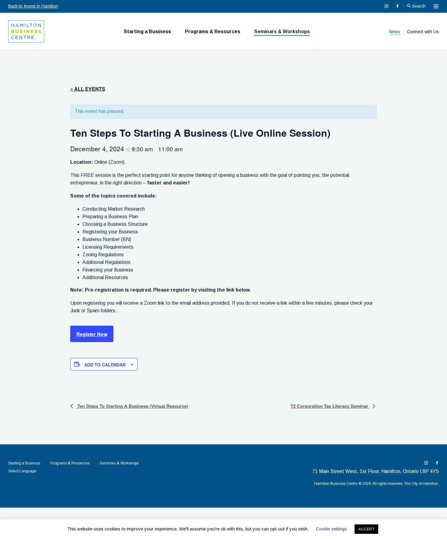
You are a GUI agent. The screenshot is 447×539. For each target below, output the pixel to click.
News (394, 31)
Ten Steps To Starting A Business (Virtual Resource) (132, 406)
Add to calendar (105, 365)
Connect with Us (423, 31)
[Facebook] (397, 6)
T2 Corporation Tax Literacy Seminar (329, 406)
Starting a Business (147, 31)
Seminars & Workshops (282, 31)
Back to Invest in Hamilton (33, 6)
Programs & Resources (212, 31)
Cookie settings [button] (331, 528)
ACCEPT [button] (366, 529)
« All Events (87, 88)
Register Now (91, 334)
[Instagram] (386, 6)
